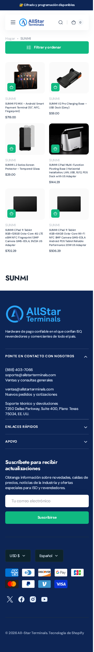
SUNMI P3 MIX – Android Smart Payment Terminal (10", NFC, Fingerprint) (23, 105)
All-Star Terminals (32, 628)
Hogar (10, 38)
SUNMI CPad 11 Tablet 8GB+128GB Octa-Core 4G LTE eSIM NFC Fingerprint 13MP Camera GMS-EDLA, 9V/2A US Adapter (21, 233)
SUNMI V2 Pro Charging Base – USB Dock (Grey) (66, 103)
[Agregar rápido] (11, 85)
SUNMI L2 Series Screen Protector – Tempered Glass (22, 163)
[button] (13, 22)
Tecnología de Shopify (66, 628)
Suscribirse (45, 512)
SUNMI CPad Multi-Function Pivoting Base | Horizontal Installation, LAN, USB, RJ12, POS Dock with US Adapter (64, 167)
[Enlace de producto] (24, 90)
